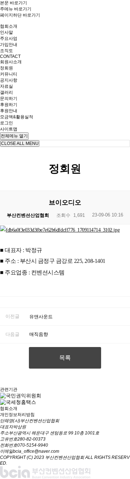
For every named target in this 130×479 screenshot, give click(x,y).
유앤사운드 (41, 316)
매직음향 (38, 334)
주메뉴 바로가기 (15, 9)
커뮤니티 (8, 74)
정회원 (6, 67)
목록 (65, 358)
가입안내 (8, 44)
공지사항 (8, 80)
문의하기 (8, 98)
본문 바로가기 (13, 2)
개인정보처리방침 (17, 414)
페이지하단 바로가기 (20, 15)
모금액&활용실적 (16, 116)
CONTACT (10, 56)
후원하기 (8, 104)
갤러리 (6, 92)
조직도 (6, 50)
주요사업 (8, 38)
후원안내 (8, 110)
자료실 (6, 86)
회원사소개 (11, 61)
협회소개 (8, 26)
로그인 (6, 123)
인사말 (6, 32)
